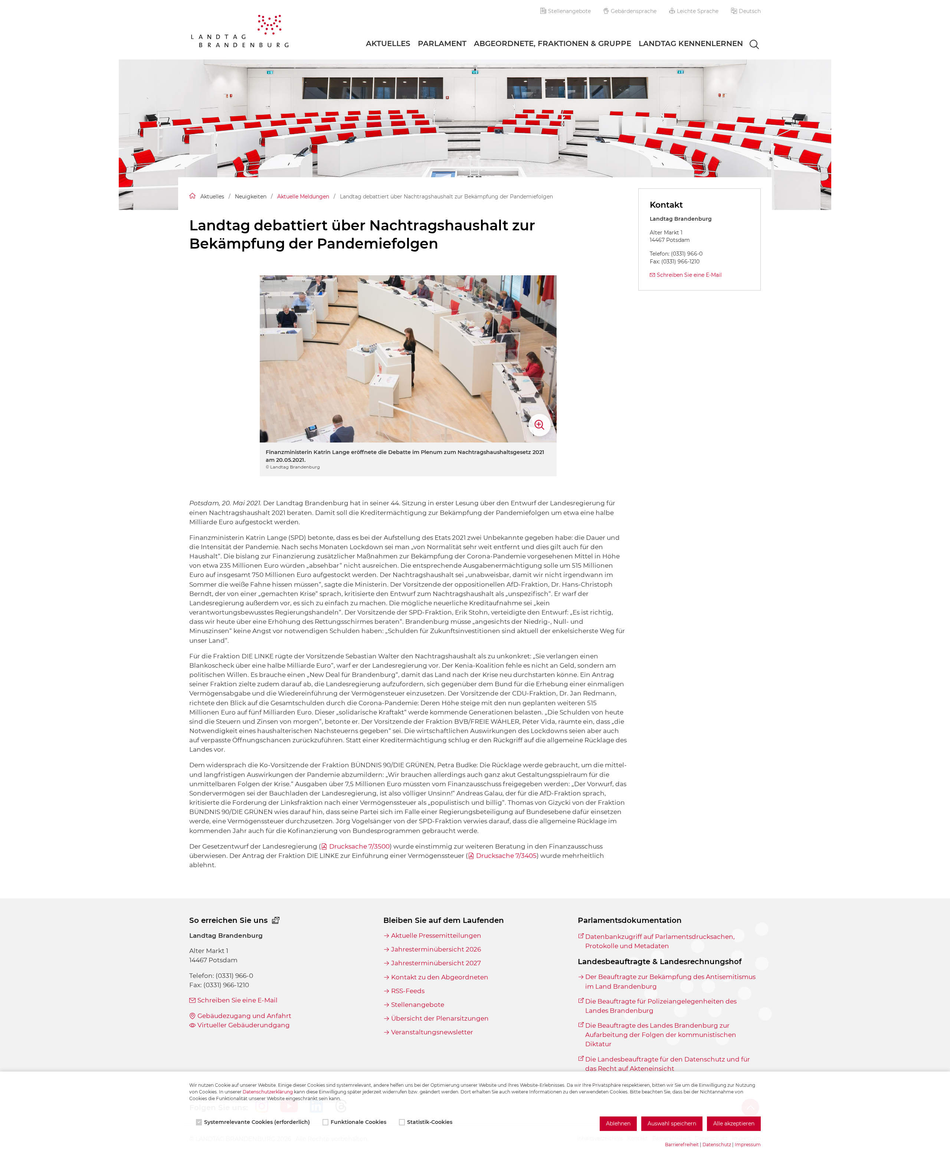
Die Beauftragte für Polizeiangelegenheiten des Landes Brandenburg (661, 1006)
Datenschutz (716, 1144)
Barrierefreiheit (682, 1144)
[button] (746, 11)
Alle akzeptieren (733, 1123)
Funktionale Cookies (358, 1122)
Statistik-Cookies (429, 1122)
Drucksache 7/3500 (359, 846)
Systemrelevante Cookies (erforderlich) (257, 1122)
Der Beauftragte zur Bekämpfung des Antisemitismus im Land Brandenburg (670, 981)
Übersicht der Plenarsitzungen (439, 1018)
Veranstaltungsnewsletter (432, 1032)
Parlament (442, 43)
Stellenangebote (569, 11)
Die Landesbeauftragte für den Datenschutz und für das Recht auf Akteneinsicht (667, 1064)
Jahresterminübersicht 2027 (436, 963)
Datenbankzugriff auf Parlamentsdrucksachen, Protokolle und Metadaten (660, 941)
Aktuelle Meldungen (303, 196)
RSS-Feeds (407, 991)
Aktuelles (388, 43)
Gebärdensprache (633, 11)
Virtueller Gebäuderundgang (243, 1025)
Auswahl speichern (672, 1123)
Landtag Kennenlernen (691, 43)
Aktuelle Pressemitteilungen (436, 935)
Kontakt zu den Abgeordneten (439, 977)
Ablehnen (618, 1123)
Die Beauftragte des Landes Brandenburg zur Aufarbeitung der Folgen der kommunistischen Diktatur (660, 1035)
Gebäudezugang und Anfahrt (244, 1016)
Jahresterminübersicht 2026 (436, 949)
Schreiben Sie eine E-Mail (689, 275)
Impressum (748, 1144)
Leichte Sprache (697, 11)
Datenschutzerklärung (268, 1092)
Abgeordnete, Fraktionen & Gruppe (552, 43)
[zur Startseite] (239, 32)
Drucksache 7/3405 (506, 855)
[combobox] (747, 45)
